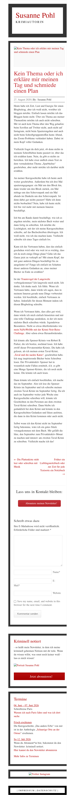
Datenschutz (47, 790)
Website (57, 593)
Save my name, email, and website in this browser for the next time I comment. (37, 602)
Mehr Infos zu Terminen (26, 756)
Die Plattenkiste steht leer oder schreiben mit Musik (26, 463)
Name (56, 572)
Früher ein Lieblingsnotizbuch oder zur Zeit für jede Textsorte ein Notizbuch (52, 467)
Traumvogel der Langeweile (35, 279)
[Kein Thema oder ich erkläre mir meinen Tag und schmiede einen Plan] (39, 56)
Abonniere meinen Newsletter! (41, 503)
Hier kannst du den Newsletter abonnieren (35, 750)
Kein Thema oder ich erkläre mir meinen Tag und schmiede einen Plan (38, 81)
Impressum (27, 790)
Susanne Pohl (35, 15)
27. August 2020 (22, 99)
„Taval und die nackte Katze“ (29, 354)
